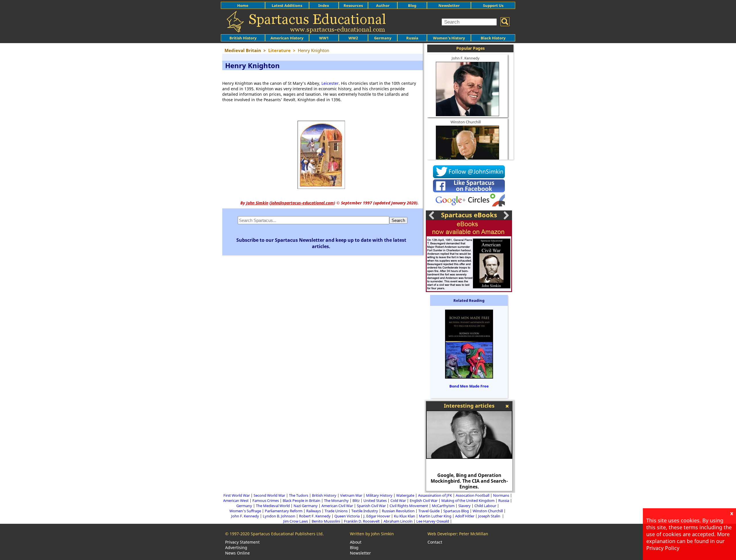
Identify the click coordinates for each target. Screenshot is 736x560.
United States (375, 500)
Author (383, 5)
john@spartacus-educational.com (302, 203)
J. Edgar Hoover (376, 516)
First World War (236, 495)
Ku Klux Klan (404, 516)
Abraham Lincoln (398, 521)
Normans (501, 495)
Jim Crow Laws (295, 521)
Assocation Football (472, 495)
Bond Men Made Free (469, 386)
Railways (313, 510)
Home (242, 5)
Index (323, 5)
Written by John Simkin (372, 533)
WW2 (353, 38)
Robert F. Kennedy (315, 516)
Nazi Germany (306, 505)
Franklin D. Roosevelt (362, 521)
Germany (382, 38)
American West (236, 500)
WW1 (324, 38)
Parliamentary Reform (283, 510)
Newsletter (449, 5)
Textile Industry (364, 510)
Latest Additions (287, 5)
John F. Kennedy (466, 58)
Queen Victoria (347, 516)
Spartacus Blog (456, 510)
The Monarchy (336, 500)
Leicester (330, 83)
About (355, 542)
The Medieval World (273, 505)
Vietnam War (351, 495)
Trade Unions (336, 510)
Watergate (405, 495)
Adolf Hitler (464, 516)
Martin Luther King (435, 516)
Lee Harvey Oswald (432, 521)
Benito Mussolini (326, 521)
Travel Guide (429, 510)
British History (324, 495)
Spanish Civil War (371, 505)
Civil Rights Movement (409, 505)
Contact (435, 542)
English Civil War (424, 500)
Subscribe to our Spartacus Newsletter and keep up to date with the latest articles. (321, 243)
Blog (412, 5)
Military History (379, 495)
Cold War (398, 500)
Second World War (269, 495)
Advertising (236, 547)
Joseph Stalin (489, 516)
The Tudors (298, 495)
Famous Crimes (265, 500)
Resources (353, 5)
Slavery (464, 505)
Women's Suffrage (245, 510)
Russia (412, 38)
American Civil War (337, 505)
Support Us (493, 5)
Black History (493, 38)
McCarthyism (443, 505)
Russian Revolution (398, 510)
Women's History (449, 38)
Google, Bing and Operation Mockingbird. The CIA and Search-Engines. (469, 481)
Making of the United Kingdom (467, 500)
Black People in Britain (301, 500)
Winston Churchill (466, 121)
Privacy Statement (242, 542)
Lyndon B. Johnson (279, 516)
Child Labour (485, 505)
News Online (237, 553)
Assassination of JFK (435, 495)
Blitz (356, 500)
